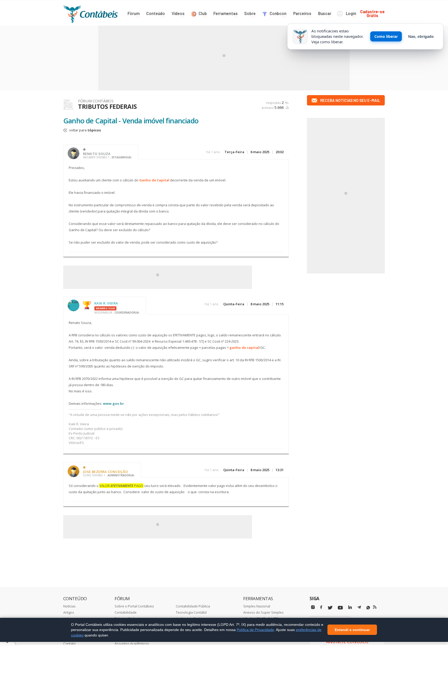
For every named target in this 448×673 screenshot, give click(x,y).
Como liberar (386, 36)
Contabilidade (126, 612)
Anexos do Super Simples (263, 612)
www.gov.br (113, 403)
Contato (69, 643)
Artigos (68, 612)
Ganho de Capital (154, 180)
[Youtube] (340, 607)
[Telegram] (359, 608)
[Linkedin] (350, 607)
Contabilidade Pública (193, 606)
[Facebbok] (321, 607)
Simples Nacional (256, 606)
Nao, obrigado (421, 36)
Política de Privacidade (255, 630)
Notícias (69, 606)
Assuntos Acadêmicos (132, 643)
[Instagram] (313, 607)
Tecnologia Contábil (191, 612)
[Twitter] (330, 607)
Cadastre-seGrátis (372, 13)
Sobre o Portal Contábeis (134, 606)
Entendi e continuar (352, 630)
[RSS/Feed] (375, 607)
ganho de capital (244, 347)
